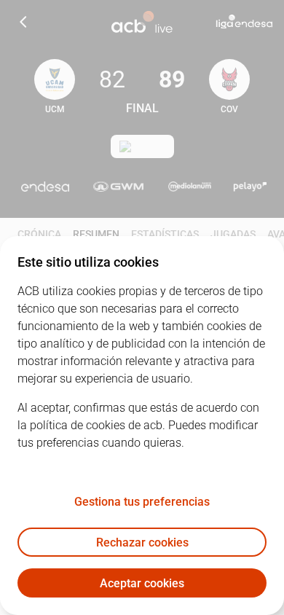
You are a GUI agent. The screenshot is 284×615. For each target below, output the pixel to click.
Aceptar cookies (142, 583)
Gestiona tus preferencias (142, 502)
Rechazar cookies (142, 542)
